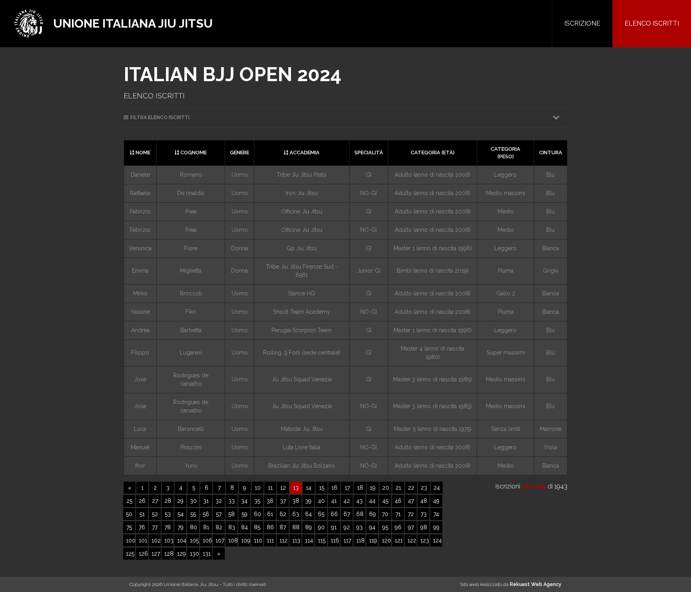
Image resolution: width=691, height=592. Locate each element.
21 (398, 487)
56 (206, 514)
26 (142, 501)
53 (168, 514)
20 (385, 487)
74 (436, 514)
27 (155, 501)
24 (436, 487)
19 (372, 487)
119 (373, 540)
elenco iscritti (652, 23)
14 (309, 487)
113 (296, 540)
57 (219, 514)
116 (335, 540)
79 (181, 527)
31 (206, 501)
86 (270, 527)
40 (321, 501)
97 (411, 527)
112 (284, 540)
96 (398, 527)
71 (398, 514)
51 (142, 514)
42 (347, 501)
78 (167, 527)
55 (193, 514)
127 (156, 553)
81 (206, 527)
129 (181, 553)
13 (296, 487)
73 (424, 514)
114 (309, 540)
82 (219, 527)
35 (257, 501)
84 (244, 527)
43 (359, 501)
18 (360, 487)
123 (424, 540)
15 (321, 487)
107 (220, 540)
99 (436, 527)
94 (372, 527)
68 (359, 514)
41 (334, 501)
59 (245, 514)
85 (257, 527)
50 (129, 514)
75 (129, 527)
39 (308, 501)
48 (423, 501)
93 (359, 527)
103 (169, 540)
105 (194, 540)
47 (411, 501)
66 (334, 514)
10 (258, 487)
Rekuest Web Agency (535, 584)
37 (283, 501)
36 (270, 501)
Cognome (193, 152)
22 (411, 487)
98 (423, 527)
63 (295, 514)
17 (347, 487)
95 (385, 527)
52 (155, 514)
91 (334, 527)
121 (399, 540)
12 (283, 487)
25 (129, 501)
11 (270, 487)
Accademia (304, 152)
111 (270, 540)
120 (386, 540)
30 (193, 501)
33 (231, 501)
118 (360, 540)
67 (347, 514)
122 (411, 540)
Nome (142, 152)
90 (321, 527)
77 (155, 527)
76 (142, 527)
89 (308, 527)
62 (283, 514)
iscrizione (582, 23)
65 (321, 514)
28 (167, 501)
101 (143, 540)
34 (244, 501)
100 (130, 540)
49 (436, 501)
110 (258, 540)
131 (207, 553)
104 (181, 540)
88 (296, 527)
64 (308, 514)
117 (347, 540)
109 (245, 540)
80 (193, 527)
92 (347, 527)
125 (130, 553)
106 (207, 540)
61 (270, 514)
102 (156, 540)
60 (257, 514)
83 (231, 527)
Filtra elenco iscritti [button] (160, 117)
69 (372, 514)
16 (335, 487)
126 (143, 553)
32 (219, 501)
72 (411, 514)
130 (194, 553)
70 (385, 514)
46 (398, 501)
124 (437, 540)
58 (231, 514)
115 (322, 540)
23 (424, 487)
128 (169, 553)
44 (372, 501)
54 (181, 514)
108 (233, 540)
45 (385, 501)
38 (295, 501)
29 (180, 501)
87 (283, 527)
